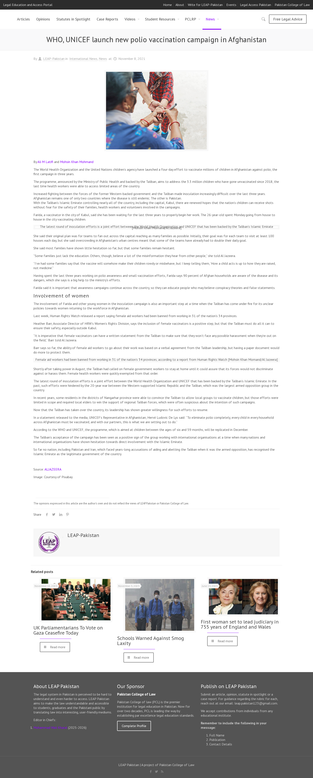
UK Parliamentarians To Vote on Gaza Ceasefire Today (68, 630)
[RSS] (162, 771)
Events (231, 5)
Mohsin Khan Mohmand (76, 162)
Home (167, 5)
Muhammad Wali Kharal (50, 727)
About (179, 5)
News (103, 58)
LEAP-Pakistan (54, 58)
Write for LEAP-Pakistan (205, 5)
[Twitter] (156, 771)
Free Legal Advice (287, 19)
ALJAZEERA (53, 469)
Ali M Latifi (45, 162)
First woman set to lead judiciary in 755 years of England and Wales (240, 624)
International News (83, 58)
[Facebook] (150, 771)
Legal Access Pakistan (255, 5)
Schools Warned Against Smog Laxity (150, 641)
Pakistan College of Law (292, 5)
